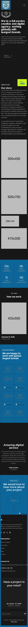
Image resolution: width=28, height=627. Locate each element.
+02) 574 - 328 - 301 (6, 568)
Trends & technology (7, 56)
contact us (13, 590)
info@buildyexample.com (8, 571)
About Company (5, 542)
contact (3, 554)
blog (2, 551)
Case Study (4, 545)
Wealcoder (14, 622)
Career (3, 548)
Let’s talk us (13, 501)
